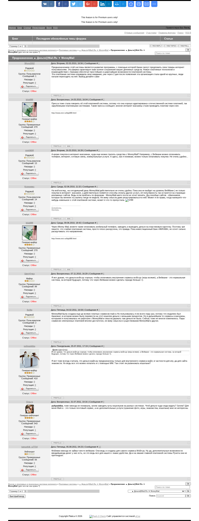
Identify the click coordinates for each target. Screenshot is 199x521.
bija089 (29, 99)
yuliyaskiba (29, 346)
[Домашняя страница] (69, 146)
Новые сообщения (135, 33)
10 (100, 447)
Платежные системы (68, 50)
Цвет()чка (29, 273)
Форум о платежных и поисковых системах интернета (32, 50)
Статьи (27, 27)
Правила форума (166, 33)
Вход (49, 27)
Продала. (55, 210)
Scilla (29, 310)
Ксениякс (29, 186)
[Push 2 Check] (97, 516)
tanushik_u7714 (29, 447)
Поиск (180, 33)
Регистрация (38, 27)
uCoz (137, 516)
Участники (151, 33)
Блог (19, 27)
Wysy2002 (29, 63)
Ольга (29, 402)
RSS (55, 27)
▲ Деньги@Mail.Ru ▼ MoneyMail (94, 50)
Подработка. (56, 208)
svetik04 (29, 150)
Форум (12, 27)
